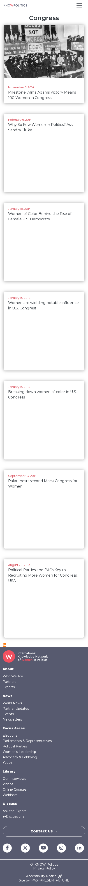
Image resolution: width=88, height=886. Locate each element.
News (7, 696)
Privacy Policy (44, 868)
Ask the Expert (14, 811)
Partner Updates (16, 709)
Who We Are (13, 676)
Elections (10, 735)
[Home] (15, 5)
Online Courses (14, 789)
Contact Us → (44, 831)
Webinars (10, 795)
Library (9, 771)
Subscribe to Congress (4, 645)
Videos (8, 784)
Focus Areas (14, 728)
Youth (7, 763)
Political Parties (15, 746)
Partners (9, 682)
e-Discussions (13, 816)
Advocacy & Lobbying (20, 757)
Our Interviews (14, 779)
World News (12, 703)
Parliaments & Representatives (27, 741)
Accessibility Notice (42, 876)
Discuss (10, 804)
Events (8, 714)
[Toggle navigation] (79, 5)
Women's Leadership (19, 752)
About (8, 669)
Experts (9, 687)
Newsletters (12, 719)
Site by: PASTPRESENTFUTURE (44, 880)
